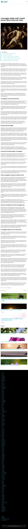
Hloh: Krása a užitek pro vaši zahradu (8, 333)
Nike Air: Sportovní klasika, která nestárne (9, 341)
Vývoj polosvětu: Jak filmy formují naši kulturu (11, 309)
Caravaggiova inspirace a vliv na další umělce (11, 60)
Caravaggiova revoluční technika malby (10, 53)
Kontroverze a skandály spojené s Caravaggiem (11, 56)
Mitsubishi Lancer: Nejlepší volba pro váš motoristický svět (12, 357)
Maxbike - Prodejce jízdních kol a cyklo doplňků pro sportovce (13, 349)
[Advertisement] (14, 9)
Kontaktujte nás (9, 287)
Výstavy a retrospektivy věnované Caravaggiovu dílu (12, 59)
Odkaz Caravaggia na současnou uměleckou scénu (12, 57)
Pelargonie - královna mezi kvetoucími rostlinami (10, 365)
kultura (26, 290)
